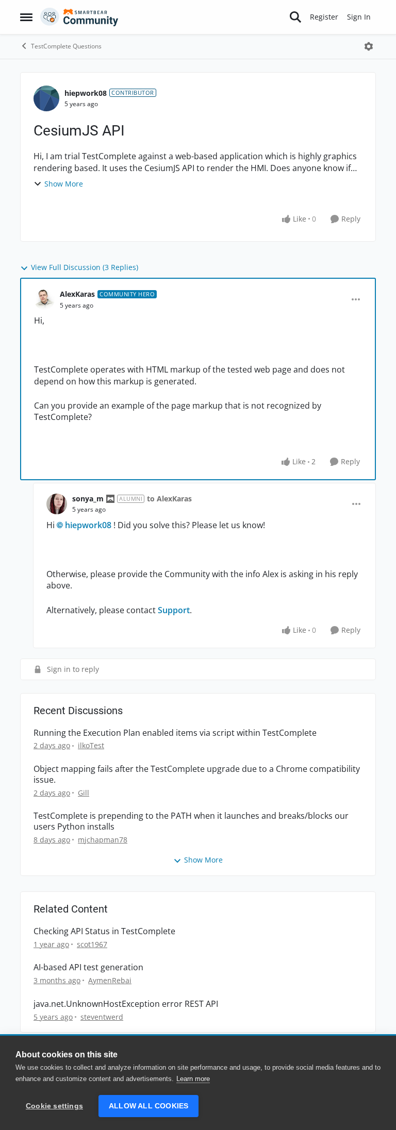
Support (174, 610)
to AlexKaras (169, 498)
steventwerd (101, 1017)
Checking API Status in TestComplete (104, 931)
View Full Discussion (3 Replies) (84, 267)
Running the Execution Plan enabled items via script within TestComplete (175, 733)
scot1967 (92, 944)
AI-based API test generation (88, 967)
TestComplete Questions (66, 46)
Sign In (359, 17)
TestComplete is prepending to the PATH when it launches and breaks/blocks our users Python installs (191, 821)
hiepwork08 (85, 93)
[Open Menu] (368, 46)
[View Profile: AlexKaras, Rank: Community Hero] (44, 299)
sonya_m (88, 498)
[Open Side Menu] (26, 17)
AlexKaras (77, 294)
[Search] (295, 17)
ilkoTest (91, 745)
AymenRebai (109, 980)
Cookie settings (54, 1106)
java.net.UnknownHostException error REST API (126, 1004)
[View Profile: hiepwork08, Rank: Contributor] (46, 98)
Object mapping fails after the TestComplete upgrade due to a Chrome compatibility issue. (197, 774)
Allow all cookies (148, 1106)
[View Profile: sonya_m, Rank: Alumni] (56, 504)
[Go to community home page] (79, 17)
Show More (63, 184)
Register (324, 17)
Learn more (193, 1079)
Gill (83, 793)
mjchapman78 (102, 840)
